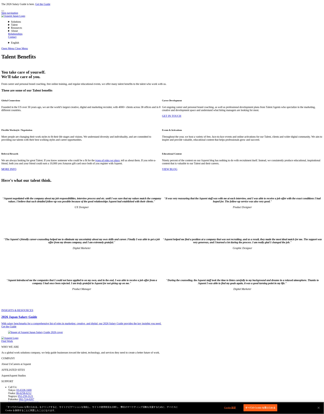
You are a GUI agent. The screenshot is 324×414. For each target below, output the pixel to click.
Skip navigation (9, 12)
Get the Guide (42, 4)
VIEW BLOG (169, 169)
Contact (12, 37)
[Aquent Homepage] (13, 16)
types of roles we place (107, 160)
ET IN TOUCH (172, 115)
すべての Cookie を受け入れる (260, 407)
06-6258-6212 (23, 393)
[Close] (2, 10)
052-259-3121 (25, 396)
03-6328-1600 (24, 390)
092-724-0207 (26, 399)
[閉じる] (318, 407)
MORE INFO (8, 169)
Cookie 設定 (230, 407)
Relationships (15, 33)
